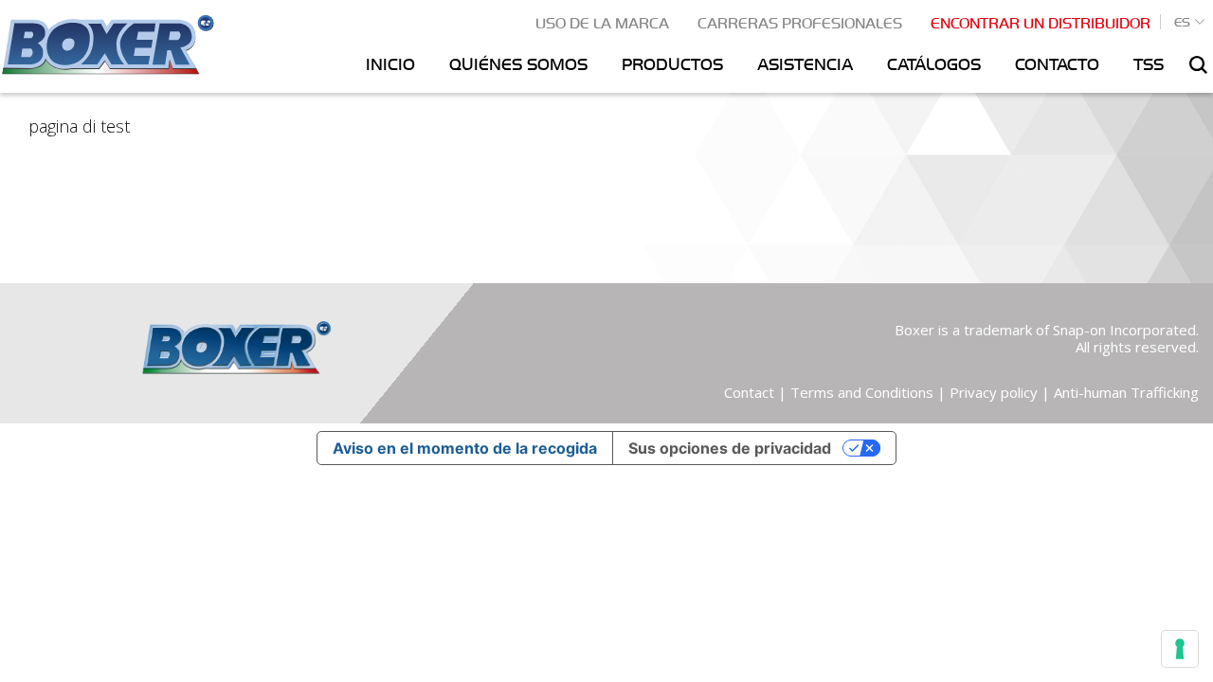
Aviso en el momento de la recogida (465, 448)
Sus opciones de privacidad (729, 448)
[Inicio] (107, 42)
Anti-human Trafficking (1126, 392)
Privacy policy (994, 392)
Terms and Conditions (861, 392)
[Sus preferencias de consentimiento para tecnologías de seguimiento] (1180, 649)
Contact (749, 392)
